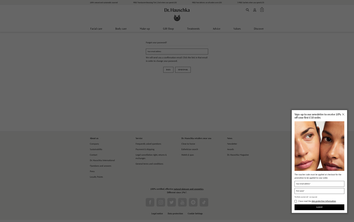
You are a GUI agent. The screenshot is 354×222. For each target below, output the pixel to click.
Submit (319, 207)
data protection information (324, 201)
